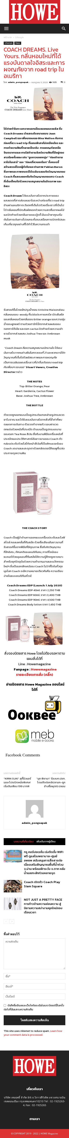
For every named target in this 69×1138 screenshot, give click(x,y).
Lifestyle (19, 37)
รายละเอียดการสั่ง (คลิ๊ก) (34, 674)
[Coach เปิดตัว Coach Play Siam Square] (13, 886)
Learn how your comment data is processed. (33, 1033)
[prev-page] (6, 921)
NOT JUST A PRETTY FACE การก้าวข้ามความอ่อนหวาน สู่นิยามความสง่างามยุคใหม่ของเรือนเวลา (43, 906)
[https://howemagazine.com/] (34, 12)
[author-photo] (34, 818)
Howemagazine (44, 669)
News (17, 43)
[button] (6, 29)
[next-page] (12, 921)
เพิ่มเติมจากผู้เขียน (45, 841)
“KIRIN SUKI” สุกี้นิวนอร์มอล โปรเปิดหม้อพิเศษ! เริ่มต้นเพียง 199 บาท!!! (17, 782)
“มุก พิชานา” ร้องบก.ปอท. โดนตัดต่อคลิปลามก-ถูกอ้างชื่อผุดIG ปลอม (50, 782)
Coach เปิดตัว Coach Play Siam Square (42, 884)
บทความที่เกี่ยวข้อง (23, 841)
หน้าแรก (8, 37)
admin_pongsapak (18, 82)
